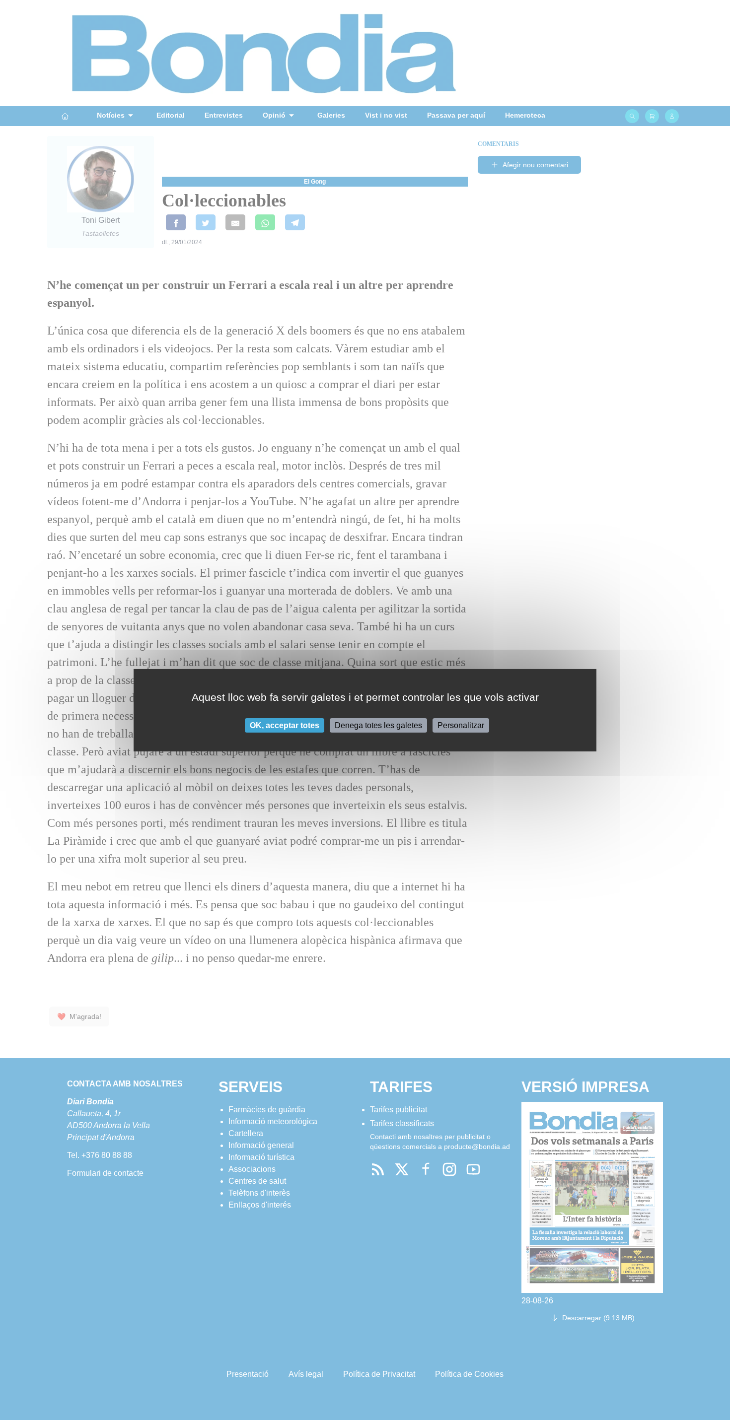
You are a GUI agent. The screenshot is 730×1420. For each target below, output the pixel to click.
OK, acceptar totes (284, 725)
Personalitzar (461, 725)
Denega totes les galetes (378, 725)
